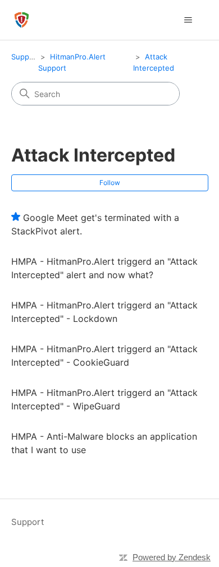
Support (25, 56)
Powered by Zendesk (172, 557)
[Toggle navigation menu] (188, 20)
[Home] (21, 20)
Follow (109, 182)
